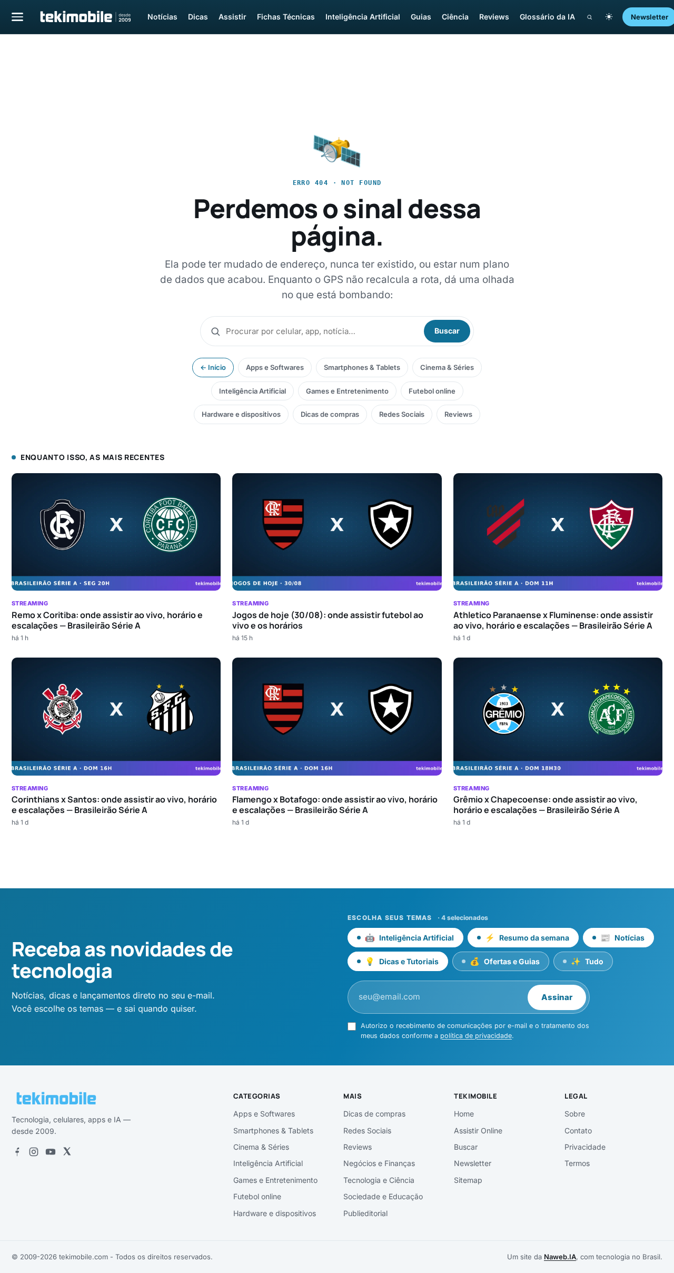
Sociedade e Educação (383, 1196)
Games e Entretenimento (347, 391)
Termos (577, 1163)
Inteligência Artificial (362, 16)
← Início (213, 367)
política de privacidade (476, 1036)
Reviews (494, 16)
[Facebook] (17, 1152)
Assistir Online (478, 1130)
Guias (421, 16)
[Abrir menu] (17, 16)
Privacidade (585, 1146)
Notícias (162, 16)
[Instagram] (33, 1152)
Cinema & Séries (447, 367)
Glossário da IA (547, 16)
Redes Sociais (401, 414)
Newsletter (472, 1163)
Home (464, 1113)
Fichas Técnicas (286, 16)
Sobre (574, 1113)
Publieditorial (365, 1213)
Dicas (198, 16)
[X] (67, 1152)
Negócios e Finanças (379, 1163)
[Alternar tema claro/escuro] (609, 17)
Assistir (232, 16)
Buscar (447, 330)
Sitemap (468, 1180)
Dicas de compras (330, 414)
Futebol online (432, 391)
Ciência (455, 16)
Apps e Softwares (275, 367)
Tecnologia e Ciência (378, 1180)
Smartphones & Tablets (362, 367)
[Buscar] (589, 17)
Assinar (556, 997)
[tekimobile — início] (85, 17)
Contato (578, 1130)
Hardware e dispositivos (241, 414)
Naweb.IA (560, 1256)
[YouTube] (50, 1152)
